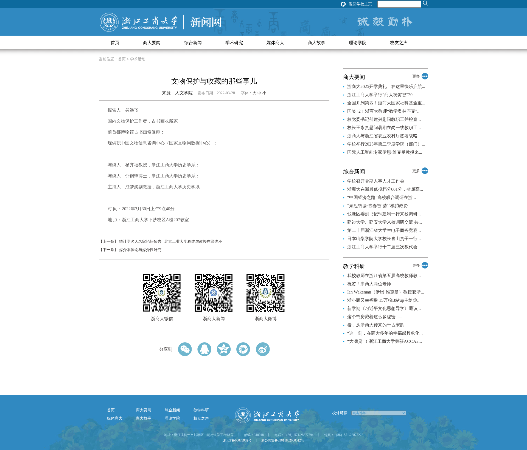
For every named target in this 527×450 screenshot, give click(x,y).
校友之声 (399, 42)
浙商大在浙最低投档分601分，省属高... (385, 189)
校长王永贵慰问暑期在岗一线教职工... (384, 127)
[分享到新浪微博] (263, 349)
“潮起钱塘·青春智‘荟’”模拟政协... (379, 205)
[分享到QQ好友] (204, 349)
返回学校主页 (360, 4)
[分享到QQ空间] (224, 349)
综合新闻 (193, 42)
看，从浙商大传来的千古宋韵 (375, 325)
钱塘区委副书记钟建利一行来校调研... (384, 214)
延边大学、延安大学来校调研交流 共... (384, 222)
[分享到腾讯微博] (243, 349)
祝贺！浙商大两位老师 (369, 283)
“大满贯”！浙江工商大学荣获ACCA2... (384, 341)
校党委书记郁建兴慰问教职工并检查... (384, 119)
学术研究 (234, 42)
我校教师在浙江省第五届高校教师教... (384, 275)
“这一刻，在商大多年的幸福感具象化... (385, 333)
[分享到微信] (185, 349)
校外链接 (339, 413)
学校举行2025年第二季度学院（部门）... (386, 144)
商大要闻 (152, 42)
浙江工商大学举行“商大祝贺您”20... (381, 94)
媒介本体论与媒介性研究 (140, 250)
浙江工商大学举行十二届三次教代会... (384, 246)
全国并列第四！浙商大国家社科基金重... (386, 103)
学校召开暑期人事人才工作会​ (375, 181)
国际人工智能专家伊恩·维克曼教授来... (384, 152)
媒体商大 (275, 42)
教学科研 (201, 410)
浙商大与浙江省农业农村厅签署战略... (384, 135)
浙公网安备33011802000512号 (282, 440)
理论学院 (357, 42)
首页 (115, 42)
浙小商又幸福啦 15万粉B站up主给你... (384, 300)
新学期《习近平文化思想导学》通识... (384, 308)
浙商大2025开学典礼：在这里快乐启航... (386, 86)
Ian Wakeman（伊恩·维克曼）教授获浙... (385, 292)
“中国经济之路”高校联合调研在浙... (381, 197)
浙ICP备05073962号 (237, 440)
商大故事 (316, 42)
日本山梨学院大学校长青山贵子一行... (384, 238)
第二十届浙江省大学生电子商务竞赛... (384, 230)
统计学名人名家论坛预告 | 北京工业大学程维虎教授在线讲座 (170, 242)
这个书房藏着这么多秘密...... (374, 316)
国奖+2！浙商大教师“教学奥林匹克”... (384, 111)
